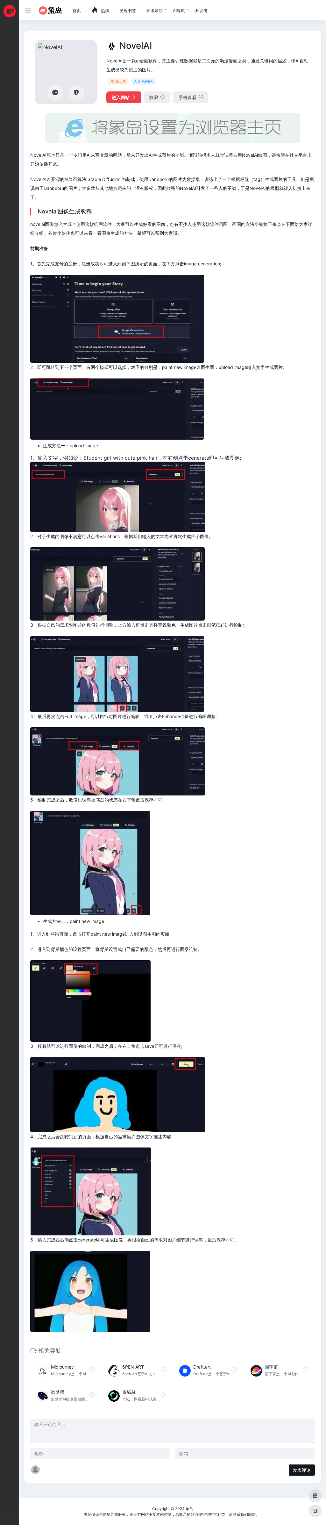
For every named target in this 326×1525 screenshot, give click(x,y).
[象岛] (50, 10)
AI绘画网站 (143, 81)
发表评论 (302, 1470)
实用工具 (118, 81)
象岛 (189, 1508)
